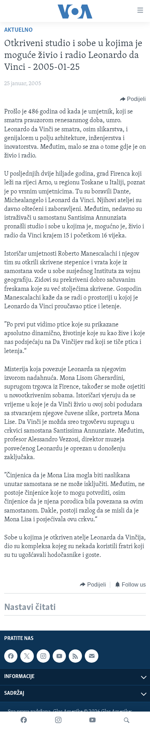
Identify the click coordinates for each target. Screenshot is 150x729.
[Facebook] (24, 720)
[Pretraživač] (126, 720)
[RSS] (75, 656)
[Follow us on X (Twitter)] (26, 656)
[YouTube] (92, 720)
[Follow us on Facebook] (10, 656)
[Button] (133, 99)
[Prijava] (91, 656)
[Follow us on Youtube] (59, 656)
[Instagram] (58, 720)
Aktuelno (18, 30)
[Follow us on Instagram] (43, 656)
